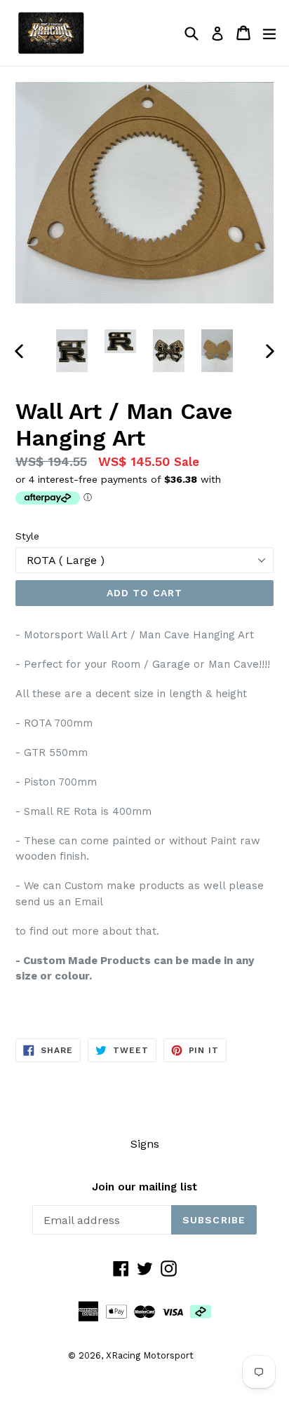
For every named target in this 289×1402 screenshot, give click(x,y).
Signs (144, 1143)
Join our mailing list (144, 1187)
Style (27, 536)
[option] (72, 350)
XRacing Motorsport (150, 1355)
